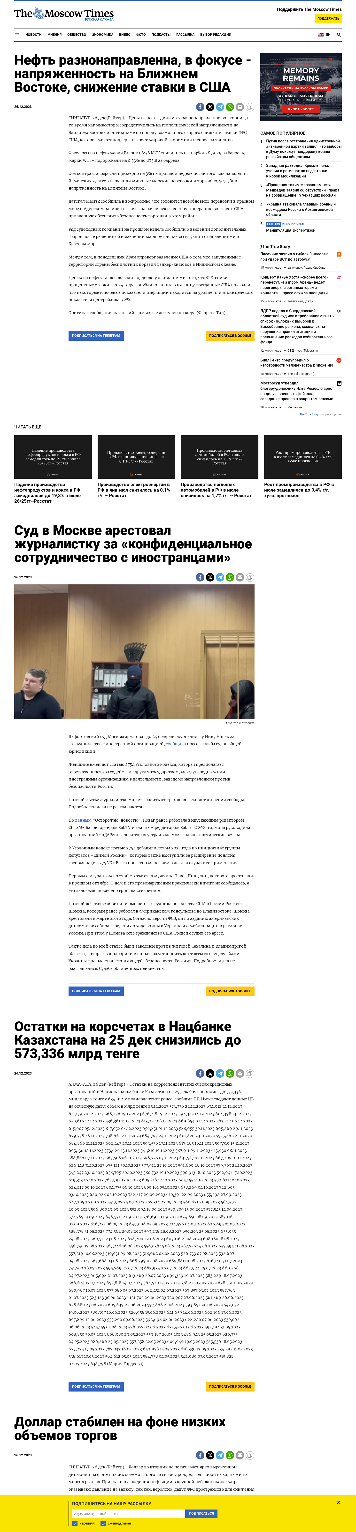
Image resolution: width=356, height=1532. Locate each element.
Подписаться (178, 794)
